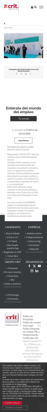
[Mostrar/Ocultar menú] (42, 7)
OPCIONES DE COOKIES (13, 408)
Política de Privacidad (28, 318)
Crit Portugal (13, 295)
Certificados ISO (30, 338)
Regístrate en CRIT (13, 252)
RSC (13, 280)
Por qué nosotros (12, 272)
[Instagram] (31, 270)
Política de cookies (32, 322)
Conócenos (12, 276)
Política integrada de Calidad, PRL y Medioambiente (31, 331)
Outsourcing (34, 241)
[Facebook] (29, 266)
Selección (34, 249)
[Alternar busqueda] (35, 7)
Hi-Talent (12, 241)
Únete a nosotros (12, 284)
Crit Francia (12, 299)
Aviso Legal (22, 384)
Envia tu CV (12, 237)
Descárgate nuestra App (13, 246)
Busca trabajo (13, 233)
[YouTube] (39, 266)
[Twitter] (34, 266)
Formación (34, 245)
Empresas (13, 268)
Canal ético (12, 256)
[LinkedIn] (36, 270)
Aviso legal (28, 325)
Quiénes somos (34, 233)
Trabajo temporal (34, 237)
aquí (20, 398)
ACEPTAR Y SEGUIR (12, 403)
